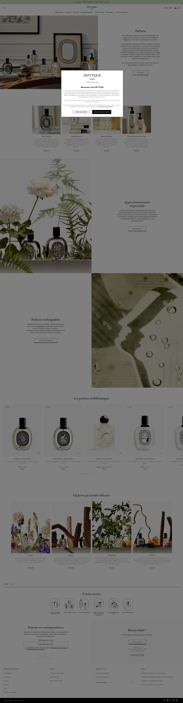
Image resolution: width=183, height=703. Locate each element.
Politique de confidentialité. (106, 106)
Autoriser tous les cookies (101, 112)
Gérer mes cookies (81, 112)
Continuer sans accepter (92, 82)
